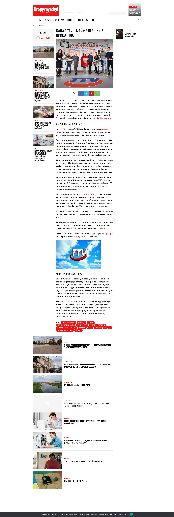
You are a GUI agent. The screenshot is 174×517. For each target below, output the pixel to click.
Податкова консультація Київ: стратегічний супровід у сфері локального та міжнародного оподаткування (43, 156)
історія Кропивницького (66, 325)
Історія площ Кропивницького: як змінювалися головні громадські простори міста (41, 67)
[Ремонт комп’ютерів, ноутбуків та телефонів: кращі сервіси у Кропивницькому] (47, 441)
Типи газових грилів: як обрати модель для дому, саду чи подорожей (42, 126)
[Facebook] (81, 93)
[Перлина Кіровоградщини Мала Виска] (47, 384)
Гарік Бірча (109, 234)
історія (91, 323)
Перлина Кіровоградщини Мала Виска (80, 385)
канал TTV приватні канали (66, 328)
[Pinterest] (91, 93)
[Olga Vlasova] (38, 38)
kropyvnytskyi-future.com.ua (101, 118)
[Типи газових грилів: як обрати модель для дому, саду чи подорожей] (43, 112)
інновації (81, 323)
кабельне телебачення (98, 325)
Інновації (128, 31)
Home (34, 26)
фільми (78, 330)
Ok (131, 514)
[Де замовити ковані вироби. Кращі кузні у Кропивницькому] (119, 34)
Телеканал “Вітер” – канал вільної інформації (83, 461)
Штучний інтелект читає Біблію (77, 481)
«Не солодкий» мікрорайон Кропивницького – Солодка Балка (134, 11)
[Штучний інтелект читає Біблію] (47, 480)
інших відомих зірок (80, 236)
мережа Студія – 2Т (85, 328)
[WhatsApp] (97, 93)
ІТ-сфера (41, 26)
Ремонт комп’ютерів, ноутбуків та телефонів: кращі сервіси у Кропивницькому (85, 441)
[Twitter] (86, 93)
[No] (172, 514)
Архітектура (133, 7)
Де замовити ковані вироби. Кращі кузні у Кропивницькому (131, 34)
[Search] (124, 13)
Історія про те (82, 325)
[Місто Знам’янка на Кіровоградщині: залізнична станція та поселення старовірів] (47, 403)
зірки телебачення (68, 323)
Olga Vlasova (45, 38)
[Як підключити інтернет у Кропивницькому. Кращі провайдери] (47, 421)
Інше (36, 120)
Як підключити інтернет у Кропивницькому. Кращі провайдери (85, 422)
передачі (107, 328)
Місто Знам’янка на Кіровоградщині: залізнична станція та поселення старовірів (87, 404)
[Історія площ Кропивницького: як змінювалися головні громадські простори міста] (43, 52)
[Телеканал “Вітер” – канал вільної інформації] (47, 460)
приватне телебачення (65, 330)
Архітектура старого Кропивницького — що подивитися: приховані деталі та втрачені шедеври (42, 97)
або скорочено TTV (91, 194)
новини (98, 328)
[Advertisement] (129, 53)
